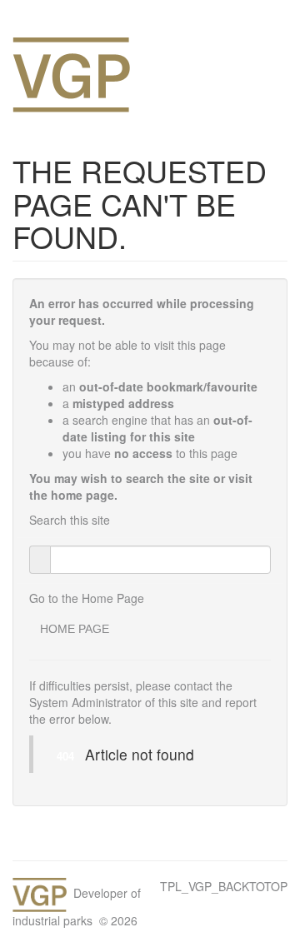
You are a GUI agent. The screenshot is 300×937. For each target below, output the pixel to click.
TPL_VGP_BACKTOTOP (224, 886)
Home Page (74, 628)
